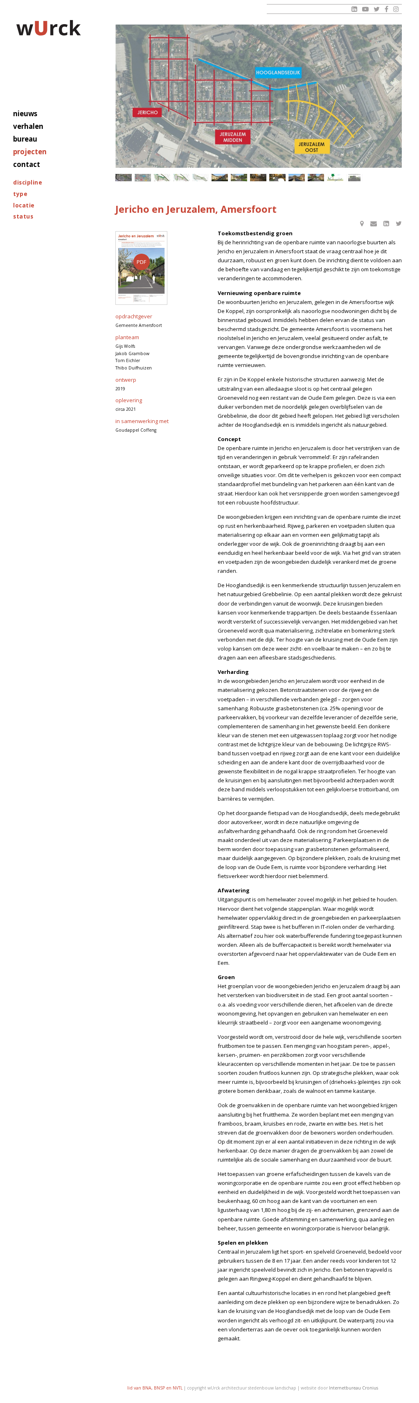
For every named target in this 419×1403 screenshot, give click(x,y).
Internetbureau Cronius (353, 1388)
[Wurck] (49, 29)
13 (354, 178)
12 (335, 178)
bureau (25, 139)
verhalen (28, 126)
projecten (30, 151)
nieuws (25, 113)
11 (316, 178)
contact (26, 164)
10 (296, 178)
